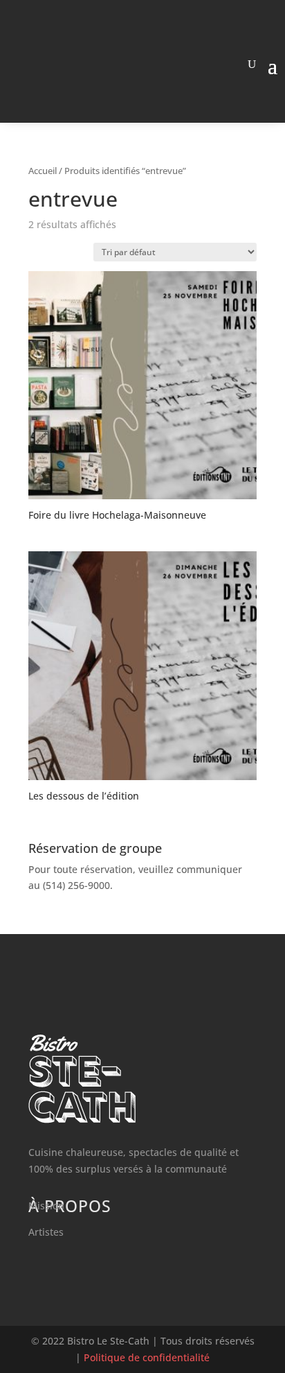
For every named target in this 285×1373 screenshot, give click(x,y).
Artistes (46, 1231)
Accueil (42, 170)
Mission (46, 1205)
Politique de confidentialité (147, 1357)
